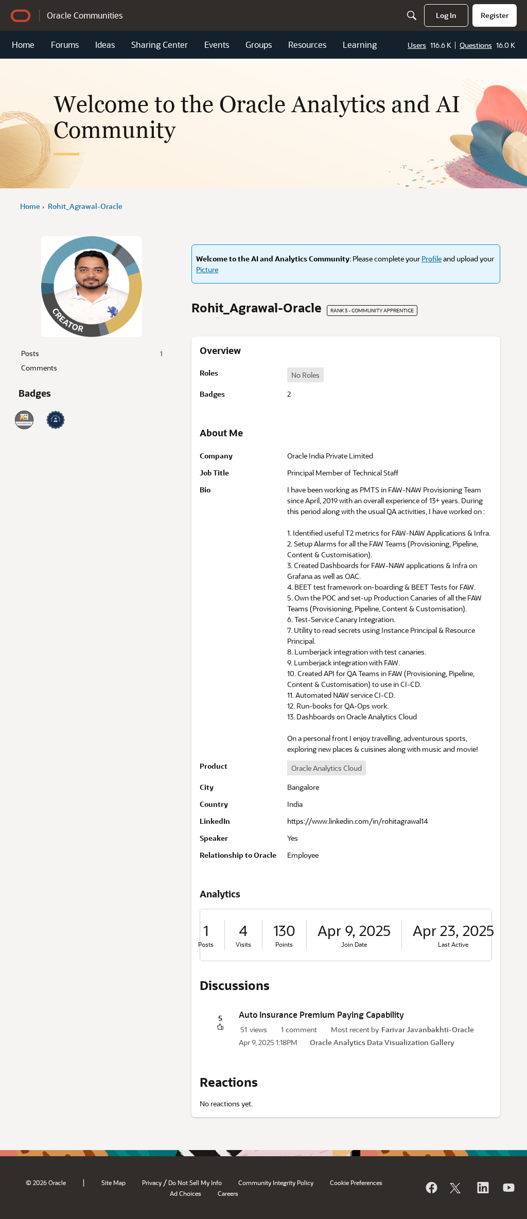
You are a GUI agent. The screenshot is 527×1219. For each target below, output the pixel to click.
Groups (258, 44)
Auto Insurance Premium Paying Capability (321, 1014)
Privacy (152, 1182)
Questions (476, 45)
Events (216, 44)
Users (417, 45)
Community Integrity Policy (275, 1182)
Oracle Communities (84, 15)
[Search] (411, 15)
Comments (39, 368)
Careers (228, 1193)
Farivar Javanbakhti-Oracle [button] (427, 1029)
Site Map (113, 1182)
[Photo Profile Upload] (55, 420)
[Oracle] (430, 1187)
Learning (360, 44)
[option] (305, 374)
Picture (207, 269)
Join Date (354, 944)
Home (23, 44)
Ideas (105, 44)
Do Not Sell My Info (195, 1182)
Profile (431, 258)
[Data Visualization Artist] (24, 420)
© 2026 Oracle (46, 1182)
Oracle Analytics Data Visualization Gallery (382, 1042)
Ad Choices (185, 1193)
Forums (65, 44)
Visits (243, 944)
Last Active (453, 944)
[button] (220, 1027)
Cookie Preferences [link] (356, 1182)
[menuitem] (446, 15)
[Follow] (456, 1187)
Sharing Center (159, 44)
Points (284, 944)
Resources (307, 44)
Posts (91, 353)
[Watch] (508, 1187)
